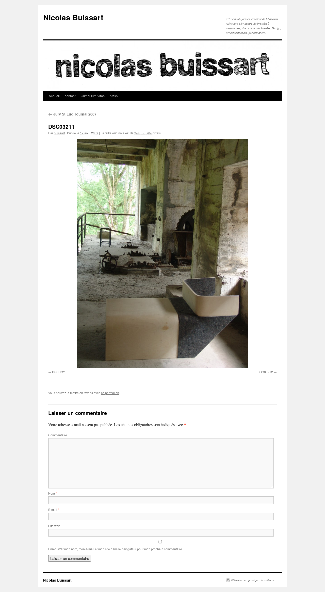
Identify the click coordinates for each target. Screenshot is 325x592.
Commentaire (57, 435)
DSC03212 (265, 372)
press (114, 95)
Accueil (54, 95)
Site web (54, 526)
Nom (52, 493)
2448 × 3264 (143, 133)
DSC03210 (60, 372)
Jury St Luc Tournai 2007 (72, 114)
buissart (59, 133)
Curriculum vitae (93, 95)
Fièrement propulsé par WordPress (252, 580)
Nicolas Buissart (73, 17)
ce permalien (110, 393)
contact (70, 95)
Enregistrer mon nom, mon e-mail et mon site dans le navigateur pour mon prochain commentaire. (115, 549)
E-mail (53, 509)
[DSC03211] (162, 253)
